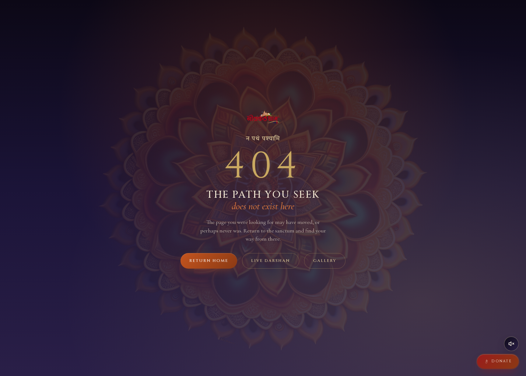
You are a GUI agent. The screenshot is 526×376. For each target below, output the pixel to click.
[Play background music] (511, 343)
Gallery (324, 260)
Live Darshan (270, 260)
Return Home (208, 260)
